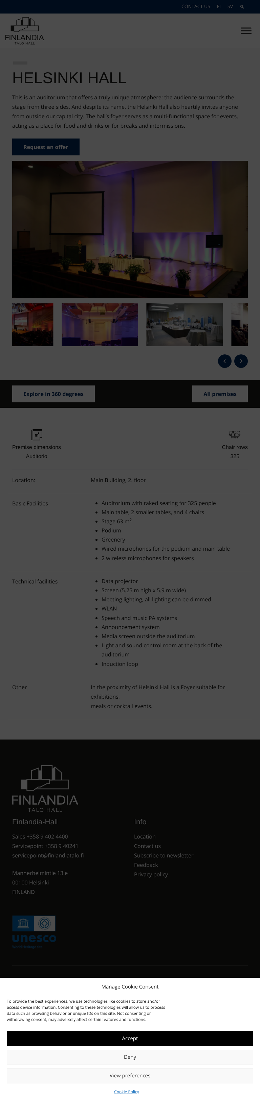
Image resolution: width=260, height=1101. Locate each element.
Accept (130, 1038)
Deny (130, 1057)
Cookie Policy (126, 1092)
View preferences (130, 1075)
